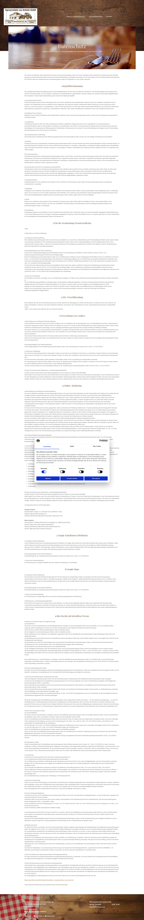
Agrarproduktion (95, 16)
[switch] (62, 472)
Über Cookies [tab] (97, 446)
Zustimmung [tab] (47, 446)
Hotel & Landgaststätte (75, 16)
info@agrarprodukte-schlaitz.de (36, 911)
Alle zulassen (96, 478)
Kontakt (109, 16)
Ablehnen (48, 478)
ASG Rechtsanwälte (62, 884)
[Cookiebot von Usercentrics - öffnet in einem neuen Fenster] (100, 441)
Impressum (38, 916)
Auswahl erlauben (72, 478)
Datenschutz (51, 916)
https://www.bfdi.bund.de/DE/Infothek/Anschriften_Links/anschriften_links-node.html (49, 880)
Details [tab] (72, 446)
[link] (76, 17)
